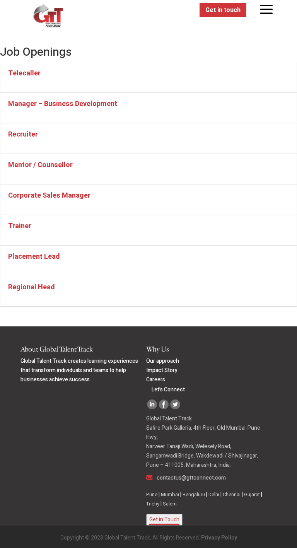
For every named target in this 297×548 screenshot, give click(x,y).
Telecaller (24, 73)
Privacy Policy (219, 538)
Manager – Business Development (62, 104)
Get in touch (223, 10)
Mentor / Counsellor (40, 165)
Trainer (19, 226)
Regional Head (31, 287)
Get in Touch (164, 520)
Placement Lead (34, 256)
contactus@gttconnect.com (191, 478)
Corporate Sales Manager (49, 195)
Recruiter (23, 134)
